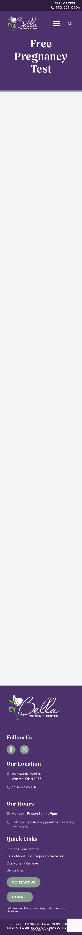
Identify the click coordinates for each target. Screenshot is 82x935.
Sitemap (13, 927)
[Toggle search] (69, 23)
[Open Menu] (56, 23)
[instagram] (24, 749)
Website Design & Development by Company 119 (48, 929)
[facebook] (11, 749)
